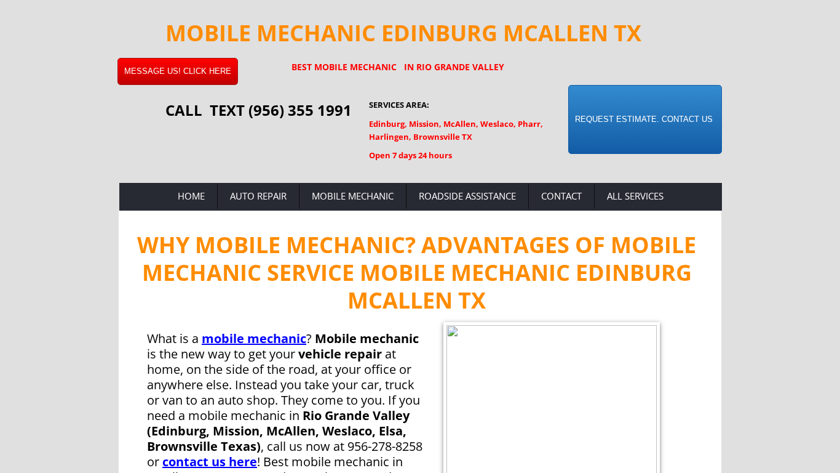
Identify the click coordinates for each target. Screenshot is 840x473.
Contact (561, 196)
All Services (635, 196)
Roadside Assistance (467, 196)
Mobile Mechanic (353, 196)
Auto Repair (258, 196)
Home (191, 196)
